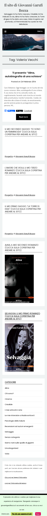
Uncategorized (11, 448)
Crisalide (9, 404)
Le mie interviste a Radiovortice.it (20, 415)
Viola (7, 453)
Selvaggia (9, 431)
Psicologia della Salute (15, 421)
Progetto (9, 156)
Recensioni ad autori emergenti (19, 426)
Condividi (28, 111)
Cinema (8, 399)
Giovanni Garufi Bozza (25, 156)
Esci (38, 514)
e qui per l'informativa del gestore (15, 483)
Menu (40, 31)
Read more (23, 117)
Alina (7, 388)
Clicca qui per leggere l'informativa (16, 477)
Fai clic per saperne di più (22, 514)
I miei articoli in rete (13, 410)
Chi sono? (9, 393)
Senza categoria (12, 437)
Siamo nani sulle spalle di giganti (19, 442)
